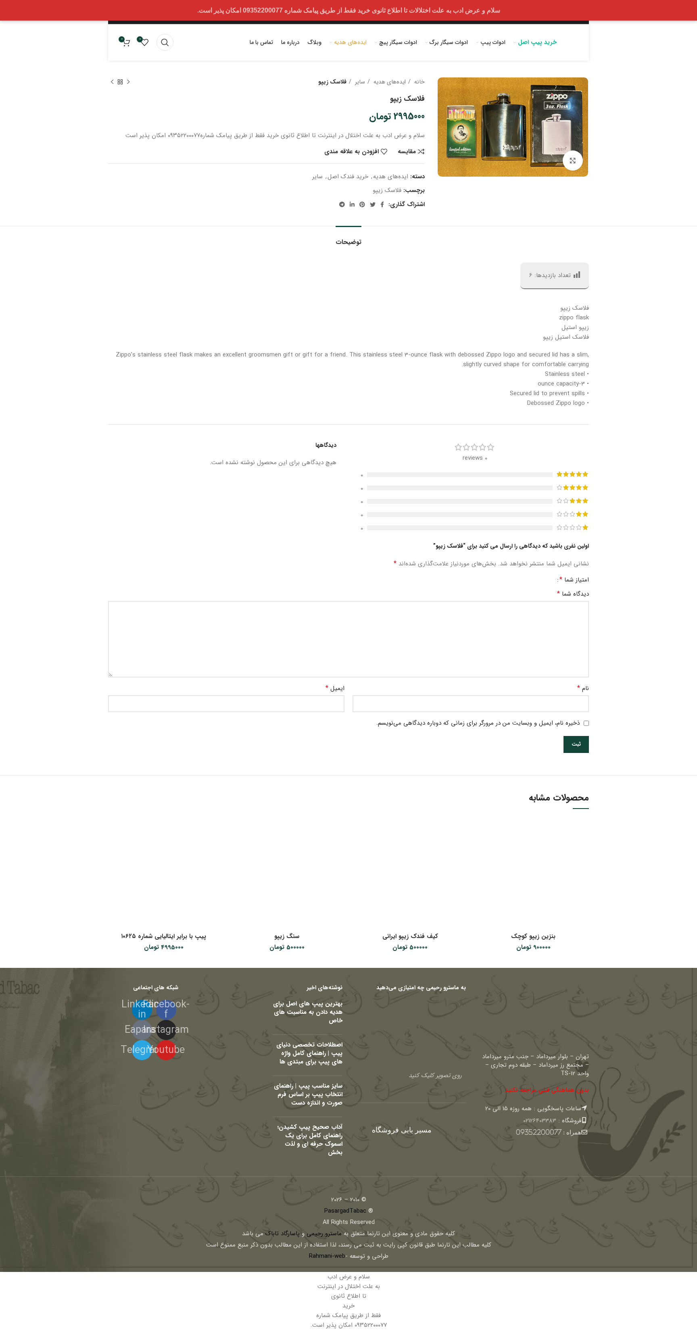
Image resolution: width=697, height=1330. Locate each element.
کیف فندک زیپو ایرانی (410, 936)
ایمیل (335, 688)
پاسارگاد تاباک (282, 1233)
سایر (359, 81)
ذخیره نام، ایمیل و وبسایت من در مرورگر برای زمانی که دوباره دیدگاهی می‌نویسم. (478, 723)
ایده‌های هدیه (389, 81)
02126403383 (539, 1121)
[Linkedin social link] (352, 204)
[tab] (348, 238)
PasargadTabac (345, 1211)
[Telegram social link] (342, 204)
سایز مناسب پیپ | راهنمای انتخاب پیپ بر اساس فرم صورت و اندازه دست (308, 1094)
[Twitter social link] (372, 204)
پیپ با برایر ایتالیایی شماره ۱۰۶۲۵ (163, 936)
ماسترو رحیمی (324, 1233)
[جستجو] (164, 42)
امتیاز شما (574, 580)
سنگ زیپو (286, 936)
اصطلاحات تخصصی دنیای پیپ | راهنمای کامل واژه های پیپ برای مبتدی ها (309, 1053)
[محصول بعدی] (112, 82)
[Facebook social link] (382, 204)
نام (583, 688)
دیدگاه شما (573, 594)
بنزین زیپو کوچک (533, 936)
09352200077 (538, 1132)
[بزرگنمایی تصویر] (573, 160)
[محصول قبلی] (128, 82)
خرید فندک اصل (348, 176)
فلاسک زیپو (387, 190)
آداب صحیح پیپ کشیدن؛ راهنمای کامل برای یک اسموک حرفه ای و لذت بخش (309, 1139)
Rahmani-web (327, 1256)
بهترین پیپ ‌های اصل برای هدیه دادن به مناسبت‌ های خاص (307, 1012)
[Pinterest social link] (362, 204)
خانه (419, 81)
